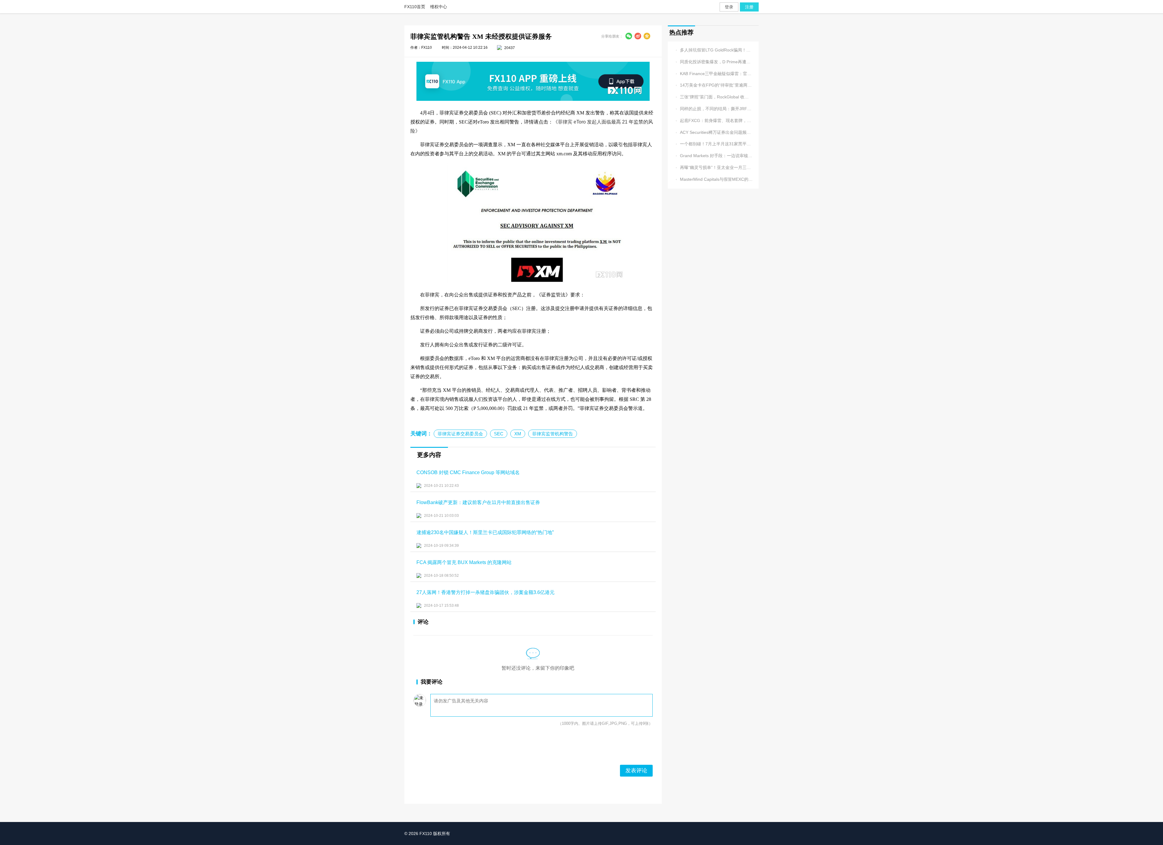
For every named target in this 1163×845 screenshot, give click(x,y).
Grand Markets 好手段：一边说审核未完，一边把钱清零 (713, 155)
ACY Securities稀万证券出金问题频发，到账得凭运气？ (713, 132)
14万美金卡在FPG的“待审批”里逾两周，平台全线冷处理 (713, 85)
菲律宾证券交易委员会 (460, 433)
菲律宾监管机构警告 (552, 433)
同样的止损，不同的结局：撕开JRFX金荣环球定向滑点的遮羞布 (713, 108)
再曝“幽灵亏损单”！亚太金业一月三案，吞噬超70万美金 (713, 167)
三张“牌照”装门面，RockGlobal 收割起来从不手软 (713, 97)
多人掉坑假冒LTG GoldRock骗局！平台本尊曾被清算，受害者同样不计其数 (713, 50)
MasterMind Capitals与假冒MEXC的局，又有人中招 (713, 179)
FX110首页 (414, 6)
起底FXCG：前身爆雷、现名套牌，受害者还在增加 (713, 120)
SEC (498, 433)
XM (517, 433)
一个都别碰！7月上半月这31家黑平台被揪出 (713, 144)
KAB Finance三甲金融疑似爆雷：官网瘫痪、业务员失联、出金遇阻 (713, 73)
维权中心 (438, 6)
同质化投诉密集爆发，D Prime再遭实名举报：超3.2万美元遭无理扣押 (713, 61)
